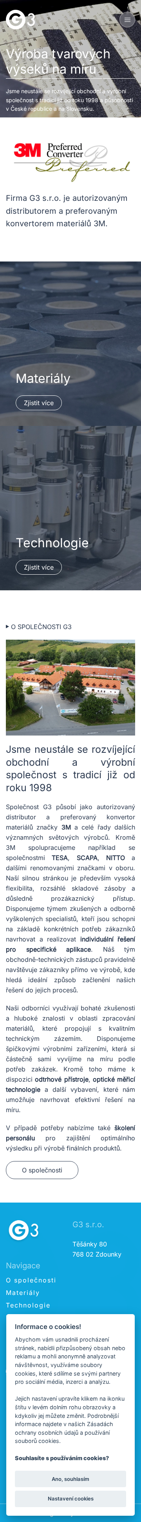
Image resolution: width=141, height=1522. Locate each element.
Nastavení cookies (71, 1498)
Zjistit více (39, 403)
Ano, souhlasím (70, 1479)
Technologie (28, 1305)
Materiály (23, 1293)
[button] (127, 19)
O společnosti (42, 1170)
